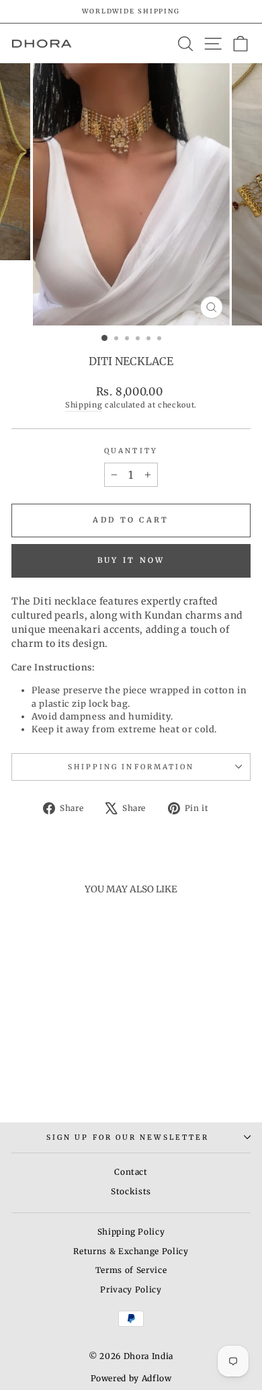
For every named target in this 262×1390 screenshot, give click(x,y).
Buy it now (131, 560)
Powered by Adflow (131, 1378)
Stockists (131, 1191)
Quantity (131, 451)
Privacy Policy (130, 1289)
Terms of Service (131, 1270)
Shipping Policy (131, 1232)
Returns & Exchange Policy (130, 1251)
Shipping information (131, 767)
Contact (131, 1172)
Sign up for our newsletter (127, 1137)
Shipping (83, 405)
